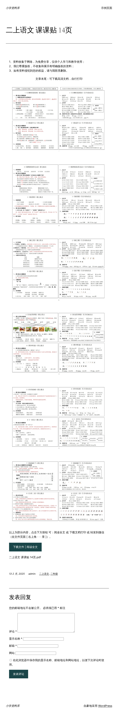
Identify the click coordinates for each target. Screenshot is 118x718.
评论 (13, 631)
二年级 (54, 573)
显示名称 (15, 638)
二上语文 (44, 573)
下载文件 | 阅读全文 (25, 547)
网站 (12, 653)
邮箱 (13, 645)
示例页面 (106, 8)
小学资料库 (13, 8)
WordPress (105, 705)
